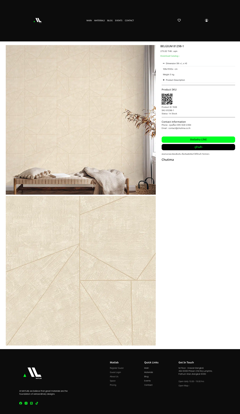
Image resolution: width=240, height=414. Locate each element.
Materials (99, 20)
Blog (110, 20)
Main (89, 20)
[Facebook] (20, 403)
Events (118, 20)
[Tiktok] (36, 403)
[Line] (31, 403)
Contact (129, 20)
